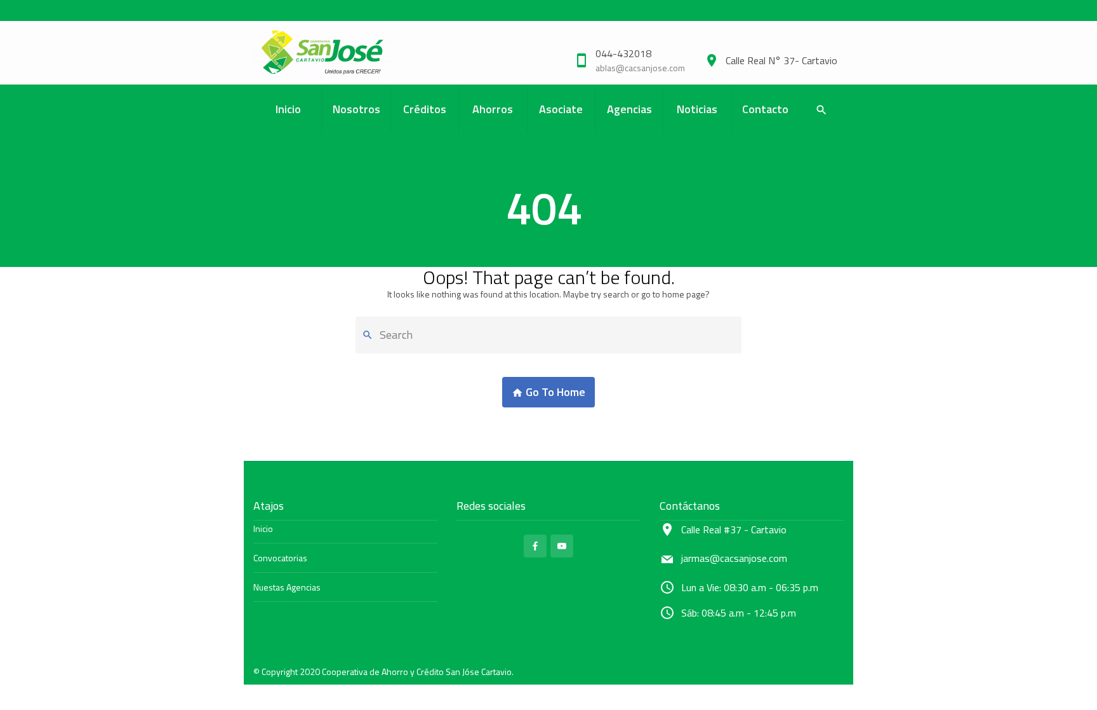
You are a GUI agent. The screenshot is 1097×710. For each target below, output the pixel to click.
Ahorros (492, 109)
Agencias (629, 109)
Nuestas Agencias (287, 587)
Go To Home (554, 391)
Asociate (561, 109)
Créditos (424, 109)
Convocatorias (280, 557)
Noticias (697, 109)
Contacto (765, 109)
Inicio (288, 109)
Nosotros (356, 109)
